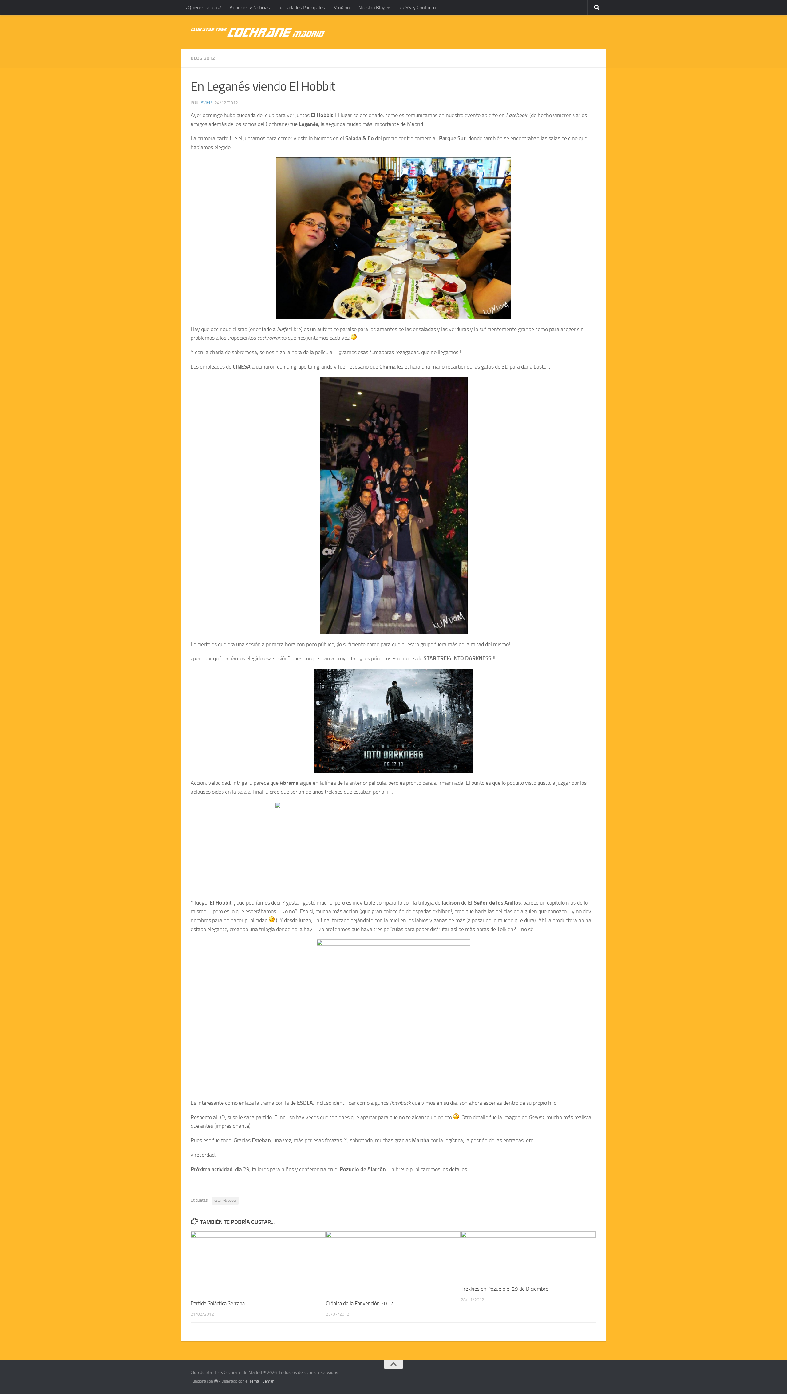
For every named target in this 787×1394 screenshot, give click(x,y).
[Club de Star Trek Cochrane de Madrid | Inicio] (258, 32)
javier (206, 102)
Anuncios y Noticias (250, 7)
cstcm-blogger (225, 1200)
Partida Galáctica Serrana (218, 1303)
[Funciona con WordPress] (216, 1381)
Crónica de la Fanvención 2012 (359, 1303)
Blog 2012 (203, 58)
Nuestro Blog (371, 7)
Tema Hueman (261, 1381)
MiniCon (341, 7)
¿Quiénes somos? (203, 7)
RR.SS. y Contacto (417, 7)
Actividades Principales (301, 7)
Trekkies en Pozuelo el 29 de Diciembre (504, 1289)
